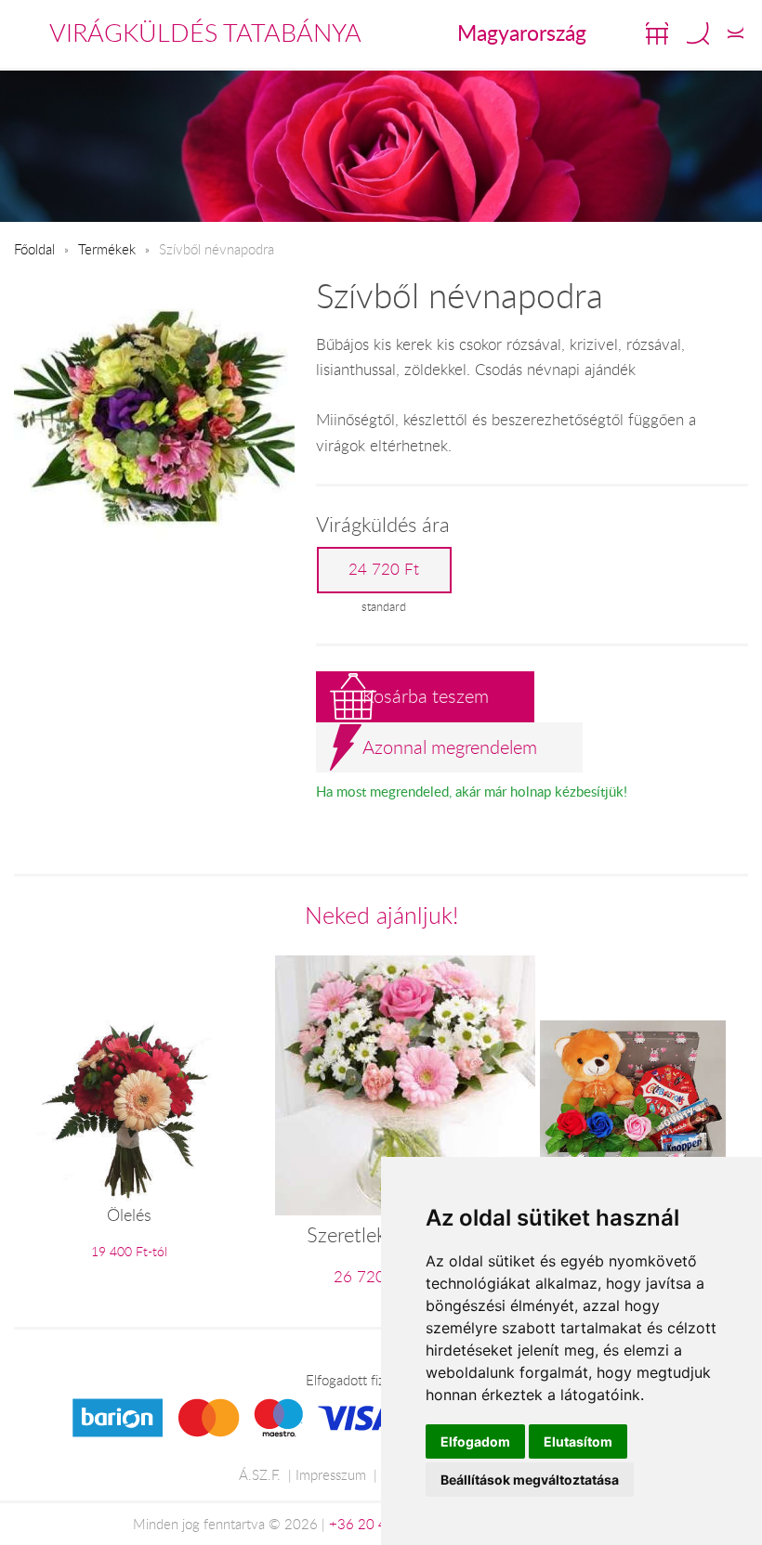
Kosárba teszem (425, 695)
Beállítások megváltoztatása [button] (529, 1479)
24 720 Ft (383, 569)
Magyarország (521, 32)
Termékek (107, 249)
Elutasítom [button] (578, 1441)
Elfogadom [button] (475, 1441)
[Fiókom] (735, 33)
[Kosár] (657, 33)
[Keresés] (698, 33)
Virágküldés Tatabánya (205, 32)
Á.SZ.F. (260, 1474)
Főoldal (34, 249)
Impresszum (331, 1474)
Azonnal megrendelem (449, 747)
